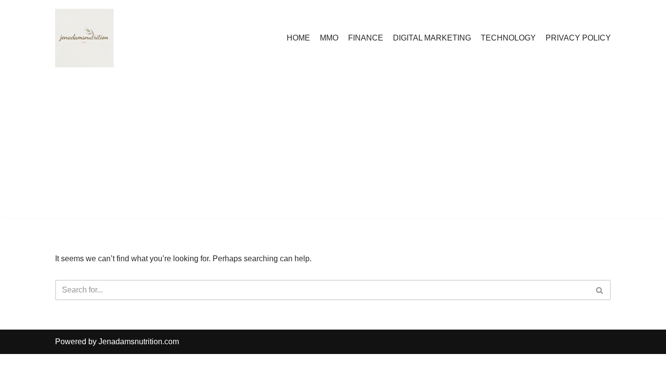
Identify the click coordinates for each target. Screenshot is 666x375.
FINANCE (365, 38)
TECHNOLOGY (508, 38)
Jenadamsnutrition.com (138, 341)
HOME (298, 38)
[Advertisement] (333, 149)
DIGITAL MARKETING (432, 38)
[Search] (600, 290)
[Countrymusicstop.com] (84, 38)
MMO (329, 38)
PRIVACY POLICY (578, 38)
